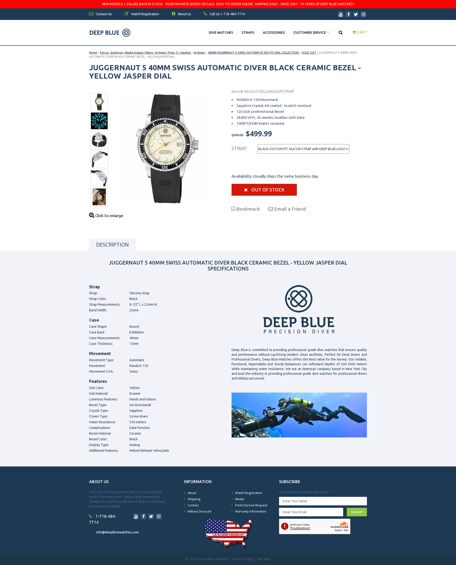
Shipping (194, 499)
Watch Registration (248, 493)
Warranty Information (250, 511)
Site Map (264, 559)
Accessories (274, 32)
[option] (165, 149)
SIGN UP (357, 512)
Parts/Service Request (251, 505)
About (192, 493)
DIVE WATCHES (221, 32)
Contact (193, 505)
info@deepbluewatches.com (117, 532)
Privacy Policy (242, 559)
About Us (184, 14)
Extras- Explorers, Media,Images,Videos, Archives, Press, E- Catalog (145, 53)
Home (93, 53)
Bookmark (247, 209)
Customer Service (310, 32)
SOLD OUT (309, 53)
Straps (248, 32)
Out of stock (267, 190)
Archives (199, 53)
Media (239, 499)
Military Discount (199, 511)
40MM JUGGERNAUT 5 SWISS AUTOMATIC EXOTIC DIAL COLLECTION (253, 53)
